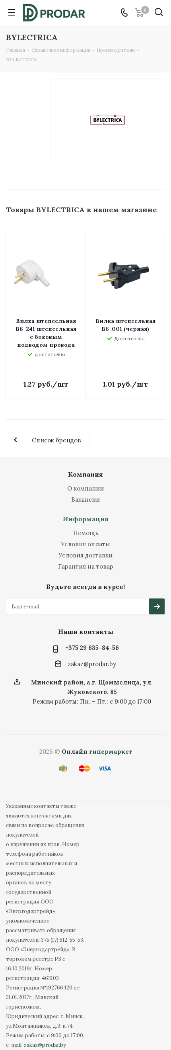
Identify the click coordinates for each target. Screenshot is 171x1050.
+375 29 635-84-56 (92, 647)
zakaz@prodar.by (92, 664)
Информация (86, 519)
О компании (85, 488)
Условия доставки (85, 555)
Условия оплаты (85, 544)
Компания (85, 474)
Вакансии (85, 499)
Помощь (85, 533)
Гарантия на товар (85, 566)
